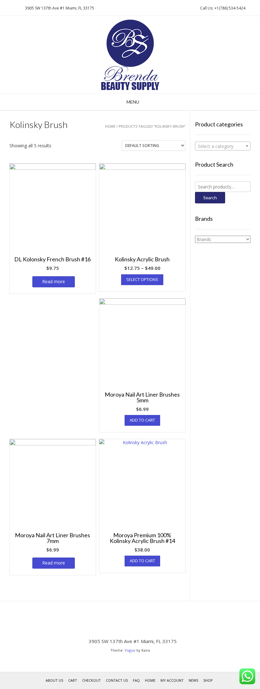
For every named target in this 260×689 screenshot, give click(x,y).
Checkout (91, 680)
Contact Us (117, 680)
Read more (53, 281)
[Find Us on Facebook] (14, 8)
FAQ (136, 680)
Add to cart (142, 420)
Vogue (130, 650)
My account (172, 680)
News (193, 680)
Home (110, 126)
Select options (142, 279)
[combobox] (222, 146)
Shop (208, 680)
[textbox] (222, 146)
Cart (72, 680)
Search (210, 197)
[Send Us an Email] (7, 8)
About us (54, 680)
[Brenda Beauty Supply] (130, 54)
